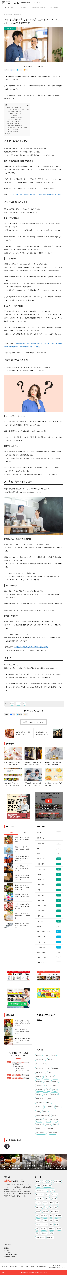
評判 (54, 1115)
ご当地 (47, 1055)
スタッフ (18, 703)
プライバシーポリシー (10, 1254)
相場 (38, 1111)
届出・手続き (40, 1102)
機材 (49, 1102)
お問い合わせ (8, 1252)
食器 (56, 1124)
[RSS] (3, 1272)
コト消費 (55, 1068)
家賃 (49, 1098)
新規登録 (39, 1020)
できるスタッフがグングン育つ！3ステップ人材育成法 (31, 647)
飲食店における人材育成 (14, 107)
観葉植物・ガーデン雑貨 (42, 1115)
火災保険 (49, 1107)
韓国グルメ (39, 1124)
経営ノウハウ (10, 28)
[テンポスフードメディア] (10, 2)
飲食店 (12, 703)
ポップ (38, 1081)
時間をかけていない (15, 123)
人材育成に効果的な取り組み (15, 125)
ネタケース (39, 1076)
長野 (45, 1119)
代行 (48, 1089)
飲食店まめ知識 (41, 1266)
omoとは (39, 1055)
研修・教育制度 (14, 131)
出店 (38, 1094)
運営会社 (6, 1248)
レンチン (55, 1081)
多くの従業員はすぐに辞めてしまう (19, 109)
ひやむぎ (50, 1059)
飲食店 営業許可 (41, 1132)
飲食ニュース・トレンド (27, 1266)
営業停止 (45, 1094)
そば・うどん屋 (40, 1059)
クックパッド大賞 (41, 1064)
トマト (50, 1072)
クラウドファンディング (42, 1068)
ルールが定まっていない (16, 121)
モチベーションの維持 (16, 117)
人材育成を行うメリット (14, 111)
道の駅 (38, 1119)
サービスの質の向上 (15, 113)
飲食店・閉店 (53, 1132)
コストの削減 (13, 115)
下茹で (47, 1085)
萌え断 (45, 1111)
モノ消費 (46, 1081)
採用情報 (6, 1250)
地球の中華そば (40, 1098)
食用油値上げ (40, 1128)
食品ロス (48, 1124)
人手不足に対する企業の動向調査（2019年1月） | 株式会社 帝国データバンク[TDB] (35, 194)
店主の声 (4, 1266)
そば (54, 1055)
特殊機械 (58, 1107)
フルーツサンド (50, 1076)
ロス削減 (39, 1085)
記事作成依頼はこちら (10, 1256)
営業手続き (54, 1094)
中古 (54, 1085)
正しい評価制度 (14, 129)
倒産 (55, 1089)
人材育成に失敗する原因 (14, 119)
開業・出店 (54, 1119)
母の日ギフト (40, 1107)
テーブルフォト (40, 1072)
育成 (24, 703)
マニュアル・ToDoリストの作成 (18, 127)
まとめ (9, 134)
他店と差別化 (40, 1089)
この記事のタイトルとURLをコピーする (33, 722)
